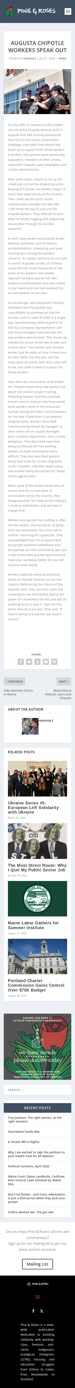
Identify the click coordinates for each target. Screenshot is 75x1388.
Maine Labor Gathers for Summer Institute (33, 925)
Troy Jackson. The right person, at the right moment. (35, 1119)
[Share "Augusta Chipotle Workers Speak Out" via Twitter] (29, 662)
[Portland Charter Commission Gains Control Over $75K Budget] (37, 956)
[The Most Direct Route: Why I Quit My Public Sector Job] (37, 841)
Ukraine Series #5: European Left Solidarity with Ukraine (33, 807)
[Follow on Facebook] (33, 1311)
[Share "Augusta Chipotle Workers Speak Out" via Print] (54, 662)
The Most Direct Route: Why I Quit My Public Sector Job (37, 867)
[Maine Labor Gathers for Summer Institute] (37, 898)
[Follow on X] (41, 1311)
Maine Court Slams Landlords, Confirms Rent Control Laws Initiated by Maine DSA (36, 1180)
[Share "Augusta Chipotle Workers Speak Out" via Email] (46, 662)
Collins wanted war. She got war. (31, 1212)
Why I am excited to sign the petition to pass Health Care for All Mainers (36, 1154)
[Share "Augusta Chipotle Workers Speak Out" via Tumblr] (37, 662)
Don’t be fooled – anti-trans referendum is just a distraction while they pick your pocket (36, 1198)
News (62, 58)
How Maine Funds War (24, 1132)
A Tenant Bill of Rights (23, 1142)
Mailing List (37, 1264)
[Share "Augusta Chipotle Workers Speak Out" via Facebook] (21, 662)
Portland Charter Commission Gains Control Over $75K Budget (36, 985)
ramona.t (29, 58)
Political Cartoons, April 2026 (28, 1166)
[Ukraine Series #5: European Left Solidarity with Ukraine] (37, 778)
